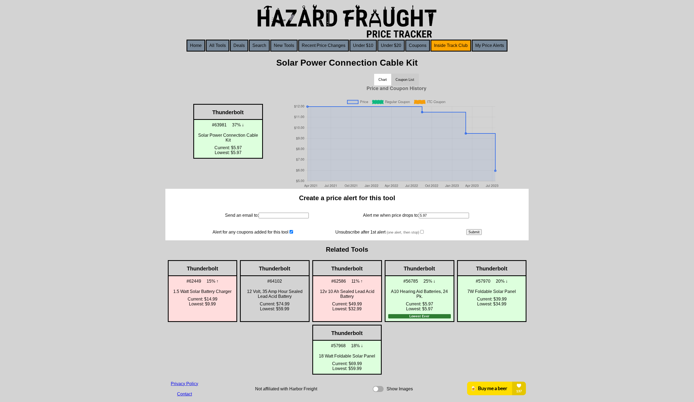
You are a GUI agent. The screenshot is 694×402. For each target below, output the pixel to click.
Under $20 (391, 45)
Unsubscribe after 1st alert (377, 232)
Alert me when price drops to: (391, 215)
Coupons (417, 45)
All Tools (217, 45)
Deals (239, 45)
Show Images (400, 389)
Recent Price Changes (323, 45)
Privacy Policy (184, 383)
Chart (382, 80)
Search (259, 45)
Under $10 (363, 45)
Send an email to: (242, 215)
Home (196, 45)
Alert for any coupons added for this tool (250, 232)
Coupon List (405, 80)
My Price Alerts (489, 45)
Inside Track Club (451, 45)
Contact (184, 394)
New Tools (284, 45)
